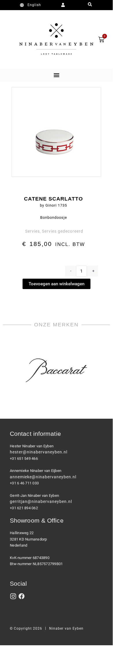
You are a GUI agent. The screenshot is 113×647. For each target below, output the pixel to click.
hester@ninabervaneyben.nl (38, 452)
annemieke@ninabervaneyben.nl (43, 477)
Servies (32, 231)
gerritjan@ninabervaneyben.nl (41, 501)
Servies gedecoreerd (62, 231)
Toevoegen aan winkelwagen (56, 283)
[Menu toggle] (56, 75)
